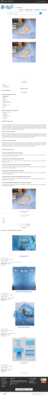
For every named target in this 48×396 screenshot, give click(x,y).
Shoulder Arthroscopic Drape (24, 327)
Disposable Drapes (6, 85)
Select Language (42, 1)
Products (4, 84)
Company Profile (4, 382)
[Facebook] (38, 2)
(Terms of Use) (44, 393)
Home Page (4, 380)
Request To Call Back (24, 82)
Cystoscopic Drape (24, 362)
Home (4, 83)
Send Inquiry (24, 81)
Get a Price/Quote (24, 91)
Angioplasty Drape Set (24, 256)
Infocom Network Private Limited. (42, 394)
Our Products (4, 383)
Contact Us (4, 385)
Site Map (3, 386)
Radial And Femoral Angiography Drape (24, 291)
